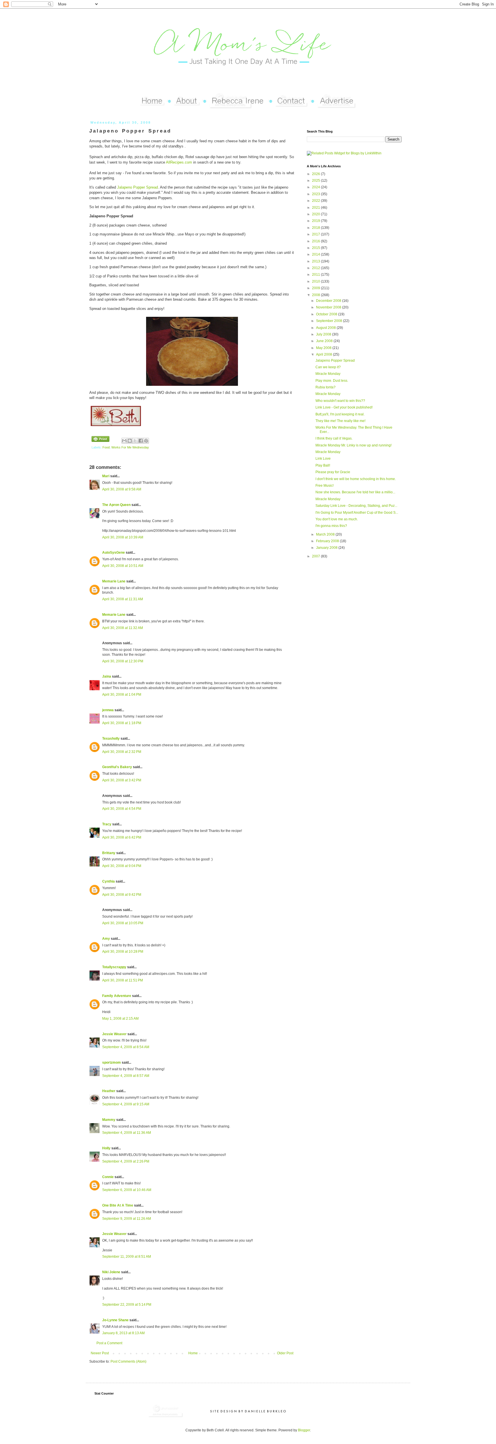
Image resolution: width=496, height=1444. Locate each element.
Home (193, 1353)
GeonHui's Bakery (117, 767)
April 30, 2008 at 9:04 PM (121, 866)
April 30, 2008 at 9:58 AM (121, 489)
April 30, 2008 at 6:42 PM (121, 837)
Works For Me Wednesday (130, 447)
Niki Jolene (111, 1272)
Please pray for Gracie (332, 472)
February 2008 (328, 541)
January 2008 (327, 548)
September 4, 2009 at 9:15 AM (125, 1104)
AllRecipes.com (179, 162)
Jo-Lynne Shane (115, 1320)
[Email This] (124, 441)
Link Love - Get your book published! (344, 407)
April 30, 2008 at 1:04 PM (121, 695)
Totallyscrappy (114, 967)
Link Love (323, 459)
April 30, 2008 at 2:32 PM (121, 752)
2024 (316, 187)
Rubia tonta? (325, 387)
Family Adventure (116, 996)
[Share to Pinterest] (146, 441)
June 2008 (325, 341)
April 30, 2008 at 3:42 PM (121, 780)
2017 (316, 234)
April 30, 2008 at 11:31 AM (122, 599)
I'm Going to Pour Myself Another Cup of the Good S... (356, 513)
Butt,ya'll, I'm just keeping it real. (340, 414)
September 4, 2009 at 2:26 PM (125, 1161)
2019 (316, 221)
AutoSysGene (113, 553)
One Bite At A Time (117, 1205)
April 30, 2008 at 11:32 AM (122, 628)
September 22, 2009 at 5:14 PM (126, 1305)
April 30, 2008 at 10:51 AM (122, 566)
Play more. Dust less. (331, 381)
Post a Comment (109, 1343)
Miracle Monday (327, 374)
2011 (316, 275)
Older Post (285, 1353)
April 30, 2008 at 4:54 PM (121, 809)
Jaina (106, 676)
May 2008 (324, 348)
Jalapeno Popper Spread (137, 187)
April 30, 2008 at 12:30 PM (122, 661)
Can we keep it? (328, 367)
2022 (316, 201)
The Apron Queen (116, 505)
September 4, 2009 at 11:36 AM (126, 1133)
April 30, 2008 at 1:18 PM (121, 723)
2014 (316, 254)
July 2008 (324, 334)
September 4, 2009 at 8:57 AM (125, 1076)
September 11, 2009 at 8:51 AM (126, 1257)
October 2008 (327, 314)
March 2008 (326, 534)
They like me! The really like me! (340, 421)
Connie (108, 1177)
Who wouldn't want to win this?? (340, 401)
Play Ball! (322, 465)
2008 (316, 295)
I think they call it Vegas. (333, 438)
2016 (316, 241)
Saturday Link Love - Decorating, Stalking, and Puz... (356, 506)
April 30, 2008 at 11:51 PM (122, 980)
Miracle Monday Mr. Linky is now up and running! (353, 445)
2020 (316, 214)
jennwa (108, 710)
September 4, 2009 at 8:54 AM (125, 1047)
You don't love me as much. (336, 519)
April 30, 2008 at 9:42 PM (121, 895)
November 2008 (329, 307)
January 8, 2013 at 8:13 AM (123, 1333)
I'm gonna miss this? (331, 526)
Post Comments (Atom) (128, 1361)
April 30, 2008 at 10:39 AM (122, 537)
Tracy (106, 824)
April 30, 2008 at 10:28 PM (122, 952)
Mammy (108, 1120)
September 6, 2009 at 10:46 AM (126, 1190)
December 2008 (329, 301)
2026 (316, 174)
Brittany (108, 853)
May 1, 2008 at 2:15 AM (120, 1019)
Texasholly (111, 739)
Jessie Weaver (114, 1034)
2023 (316, 194)
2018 (316, 228)
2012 (316, 268)
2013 (316, 261)
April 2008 (324, 354)
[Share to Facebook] (141, 441)
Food (106, 447)
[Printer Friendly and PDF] (100, 439)
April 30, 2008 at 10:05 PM (122, 923)
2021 (316, 208)
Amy (106, 939)
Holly (106, 1148)
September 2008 (329, 321)
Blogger (304, 1430)
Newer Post (100, 1353)
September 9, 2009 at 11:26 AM (126, 1219)
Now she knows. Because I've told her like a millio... (355, 492)
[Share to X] (135, 441)
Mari (105, 476)
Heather (108, 1091)
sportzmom (111, 1063)
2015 (316, 248)
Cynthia (108, 881)
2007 (316, 556)
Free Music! (324, 486)
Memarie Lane (113, 581)
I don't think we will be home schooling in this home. (355, 479)
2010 (316, 281)
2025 (316, 181)
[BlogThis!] (130, 441)
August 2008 (326, 328)
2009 (316, 288)
